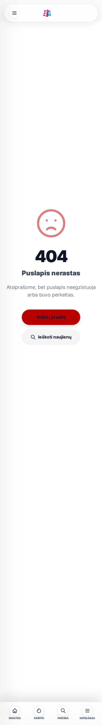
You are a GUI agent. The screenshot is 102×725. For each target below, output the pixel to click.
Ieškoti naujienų (55, 337)
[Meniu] (14, 13)
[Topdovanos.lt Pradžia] (51, 13)
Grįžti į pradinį (51, 317)
